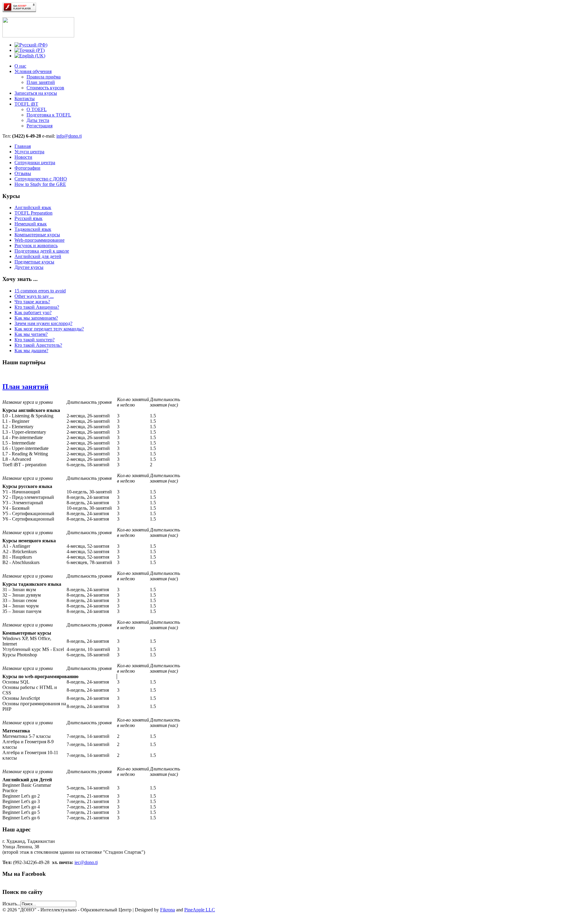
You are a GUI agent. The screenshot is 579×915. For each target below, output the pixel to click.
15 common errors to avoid (40, 290)
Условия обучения (33, 71)
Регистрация (39, 125)
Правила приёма (44, 76)
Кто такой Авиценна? (36, 307)
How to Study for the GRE (40, 184)
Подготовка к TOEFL (49, 114)
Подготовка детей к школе (41, 250)
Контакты (24, 98)
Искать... (11, 903)
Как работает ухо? (33, 312)
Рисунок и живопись (36, 245)
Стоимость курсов (45, 87)
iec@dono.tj (86, 862)
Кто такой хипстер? (34, 339)
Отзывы (22, 173)
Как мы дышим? (31, 350)
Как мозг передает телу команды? (49, 328)
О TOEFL (37, 109)
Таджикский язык (32, 229)
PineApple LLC (199, 909)
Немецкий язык (30, 223)
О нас (20, 66)
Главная (22, 146)
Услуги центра (29, 151)
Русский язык (28, 218)
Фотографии (27, 168)
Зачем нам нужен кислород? (43, 323)
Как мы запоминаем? (36, 317)
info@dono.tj (69, 136)
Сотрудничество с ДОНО (40, 178)
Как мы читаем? (31, 334)
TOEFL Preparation (33, 212)
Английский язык (32, 207)
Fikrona (167, 909)
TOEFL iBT (26, 104)
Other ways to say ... (34, 296)
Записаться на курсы (35, 93)
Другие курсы (28, 267)
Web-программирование (39, 240)
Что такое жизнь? (32, 301)
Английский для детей (37, 256)
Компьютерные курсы (37, 234)
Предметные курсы (34, 261)
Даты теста (38, 120)
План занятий (41, 82)
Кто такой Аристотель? (38, 345)
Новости (23, 157)
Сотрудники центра (34, 162)
